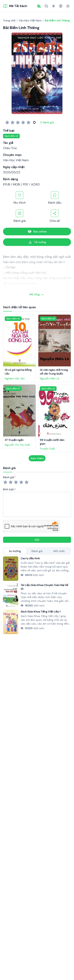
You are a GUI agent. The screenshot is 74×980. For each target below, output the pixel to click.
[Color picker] (39, 6)
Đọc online (39, 231)
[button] (39, 6)
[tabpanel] (37, 595)
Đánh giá (8, 477)
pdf (25, 184)
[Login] (61, 6)
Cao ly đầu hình (30, 558)
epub (6, 184)
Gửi (37, 539)
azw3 (35, 184)
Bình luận (8, 489)
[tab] (15, 551)
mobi (16, 184)
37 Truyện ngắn (14, 440)
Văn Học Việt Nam (16, 160)
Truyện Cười (47, 448)
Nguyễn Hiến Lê (49, 378)
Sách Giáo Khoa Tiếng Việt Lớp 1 (41, 611)
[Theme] (53, 6)
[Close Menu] (68, 6)
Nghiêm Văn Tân (15, 378)
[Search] (46, 6)
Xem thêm (37, 458)
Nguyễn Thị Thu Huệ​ (17, 445)
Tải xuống (40, 242)
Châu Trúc (10, 148)
